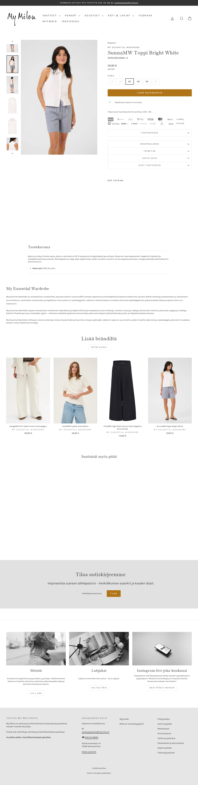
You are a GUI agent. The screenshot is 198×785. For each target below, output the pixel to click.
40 (129, 81)
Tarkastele (28, 420)
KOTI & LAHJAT (120, 15)
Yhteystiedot (163, 719)
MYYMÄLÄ (50, 21)
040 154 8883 (91, 737)
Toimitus (150, 151)
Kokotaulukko (149, 144)
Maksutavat (163, 728)
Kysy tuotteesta (150, 165)
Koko (111, 76)
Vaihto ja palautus (166, 738)
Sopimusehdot (164, 748)
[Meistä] (36, 649)
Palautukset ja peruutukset (170, 743)
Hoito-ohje (149, 158)
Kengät (71, 15)
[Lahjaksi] (99, 649)
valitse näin (99, 688)
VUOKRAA (145, 15)
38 (120, 81)
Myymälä (124, 719)
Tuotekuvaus (149, 133)
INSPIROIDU (70, 21)
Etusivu (111, 43)
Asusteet (93, 15)
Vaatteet (50, 15)
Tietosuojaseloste (166, 752)
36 (112, 81)
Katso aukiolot (89, 751)
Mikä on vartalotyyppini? (132, 724)
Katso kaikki (99, 347)
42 (138, 81)
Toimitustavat (164, 733)
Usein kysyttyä (164, 724)
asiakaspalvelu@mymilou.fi (95, 732)
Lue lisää (36, 693)
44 (147, 81)
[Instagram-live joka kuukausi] (162, 649)
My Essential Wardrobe (124, 47)
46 (155, 81)
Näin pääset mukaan (162, 688)
